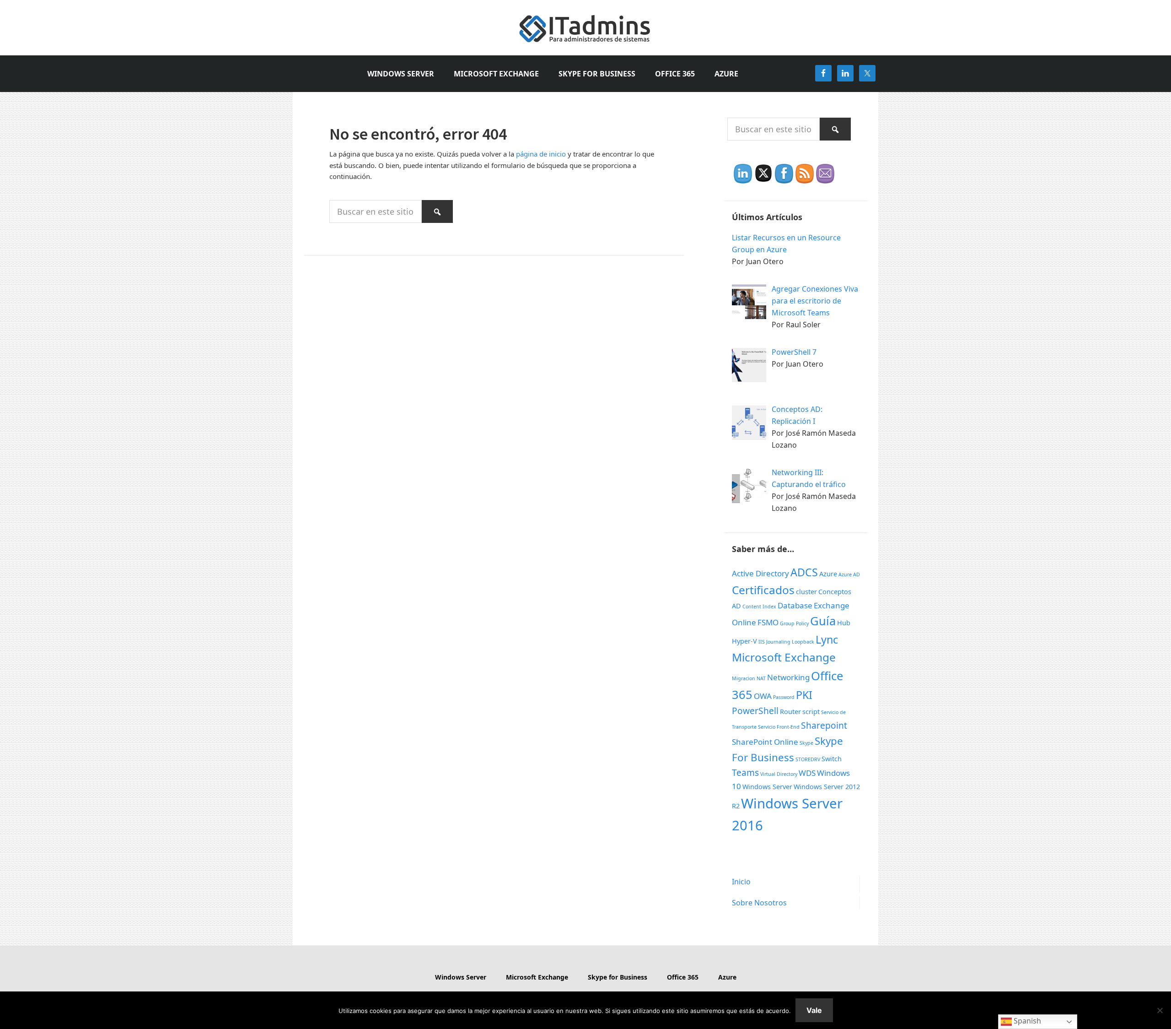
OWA (763, 696)
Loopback (803, 642)
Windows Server (767, 786)
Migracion (743, 678)
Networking (788, 677)
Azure (828, 573)
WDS (807, 773)
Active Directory (760, 573)
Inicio (741, 882)
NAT (761, 678)
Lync (827, 639)
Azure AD (849, 574)
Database (795, 605)
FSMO (768, 622)
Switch (832, 758)
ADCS (804, 572)
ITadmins (585, 27)
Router (790, 711)
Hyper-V (744, 641)
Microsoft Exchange (784, 657)
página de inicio (541, 153)
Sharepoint (824, 725)
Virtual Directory (778, 774)
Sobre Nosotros (759, 903)
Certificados (763, 589)
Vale (814, 1010)
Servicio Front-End (779, 727)
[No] (1159, 1010)
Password (784, 697)
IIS (761, 642)
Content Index (759, 606)
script (811, 711)
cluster (806, 591)
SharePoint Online (765, 742)
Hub (843, 622)
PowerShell (755, 711)
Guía (823, 620)
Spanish (1026, 1021)
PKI (804, 695)
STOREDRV (807, 759)
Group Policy (794, 623)
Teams (745, 773)
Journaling (778, 642)
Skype (806, 743)
